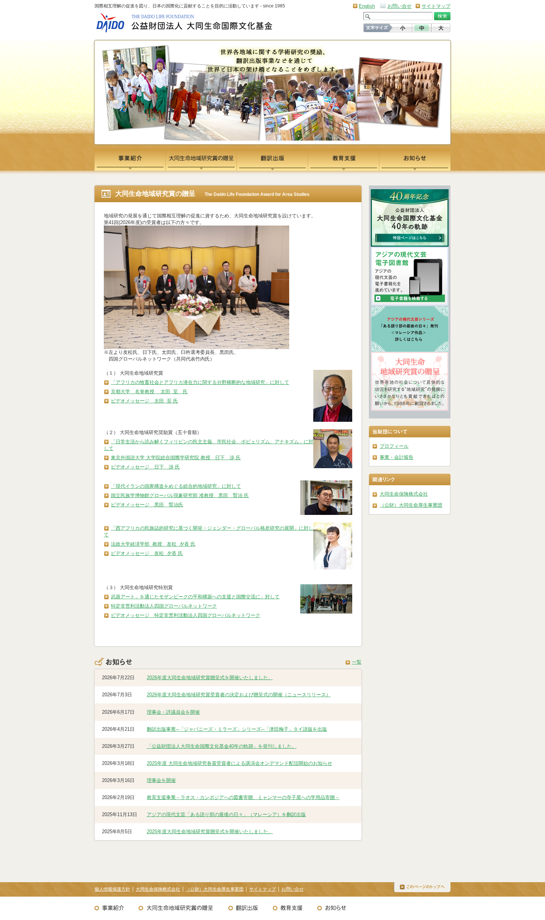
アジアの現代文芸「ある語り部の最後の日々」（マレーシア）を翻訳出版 (226, 814)
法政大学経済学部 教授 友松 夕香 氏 (153, 544)
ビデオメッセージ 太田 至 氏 (144, 401)
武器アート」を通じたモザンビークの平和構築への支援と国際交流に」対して (195, 596)
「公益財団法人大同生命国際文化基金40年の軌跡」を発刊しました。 (222, 746)
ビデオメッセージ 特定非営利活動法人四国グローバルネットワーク (185, 615)
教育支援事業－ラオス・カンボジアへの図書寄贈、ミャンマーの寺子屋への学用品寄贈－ (243, 797)
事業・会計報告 (396, 457)
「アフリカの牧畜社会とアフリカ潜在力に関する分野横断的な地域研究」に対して (200, 382)
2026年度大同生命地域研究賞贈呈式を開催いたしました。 (210, 677)
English (367, 6)
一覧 (356, 662)
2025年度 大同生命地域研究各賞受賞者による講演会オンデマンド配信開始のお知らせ (239, 763)
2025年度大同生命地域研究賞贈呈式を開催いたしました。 (210, 831)
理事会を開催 (161, 780)
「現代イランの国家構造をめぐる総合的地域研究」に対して (176, 486)
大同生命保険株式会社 (404, 494)
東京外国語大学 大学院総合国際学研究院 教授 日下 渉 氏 (176, 457)
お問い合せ (399, 6)
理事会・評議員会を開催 (173, 712)
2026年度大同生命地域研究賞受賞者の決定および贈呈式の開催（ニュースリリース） (239, 694)
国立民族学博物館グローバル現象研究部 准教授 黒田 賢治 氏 (180, 495)
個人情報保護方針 (112, 889)
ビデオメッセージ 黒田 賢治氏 (147, 504)
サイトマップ (436, 6)
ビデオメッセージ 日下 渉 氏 (145, 467)
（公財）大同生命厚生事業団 (411, 505)
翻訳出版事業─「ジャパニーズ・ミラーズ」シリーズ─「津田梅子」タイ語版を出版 (237, 729)
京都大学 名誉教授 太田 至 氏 (149, 391)
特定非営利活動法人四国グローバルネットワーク (164, 606)
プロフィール (394, 446)
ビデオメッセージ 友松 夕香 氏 (147, 553)
